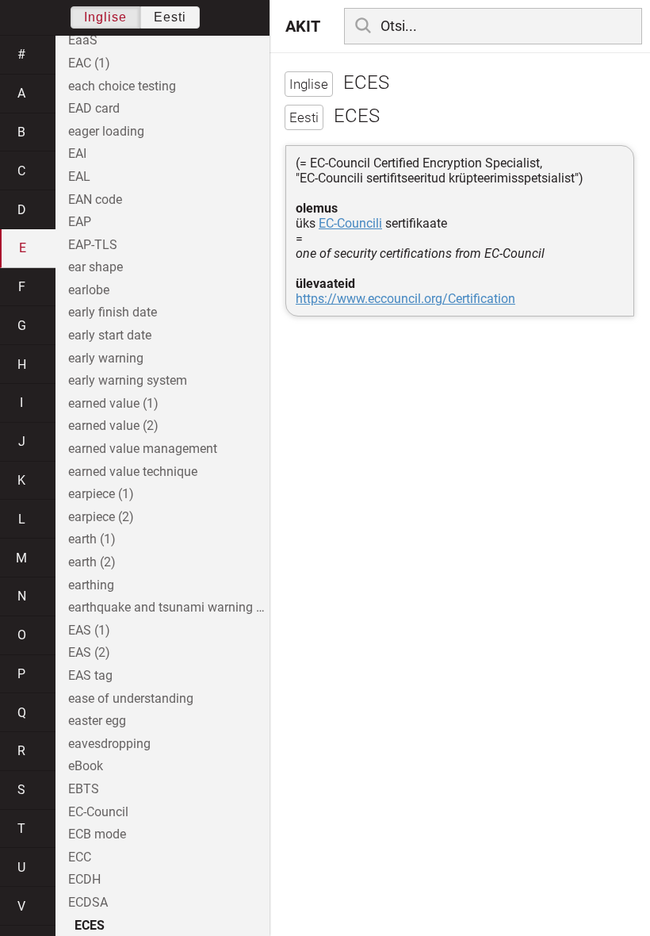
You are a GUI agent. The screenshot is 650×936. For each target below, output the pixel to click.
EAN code (95, 199)
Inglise (105, 17)
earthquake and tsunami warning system (169, 607)
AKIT (302, 26)
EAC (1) (89, 63)
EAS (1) (89, 630)
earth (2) (92, 562)
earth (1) (92, 539)
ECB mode (97, 834)
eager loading (106, 131)
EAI (77, 153)
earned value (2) (113, 425)
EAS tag (90, 675)
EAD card (94, 108)
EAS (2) (89, 652)
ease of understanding (130, 698)
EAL (79, 176)
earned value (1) (113, 403)
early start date (109, 335)
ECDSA (88, 902)
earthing (91, 585)
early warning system (127, 380)
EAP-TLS (92, 244)
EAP (79, 221)
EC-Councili (350, 223)
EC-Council (98, 811)
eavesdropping (109, 743)
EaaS (83, 40)
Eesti (170, 17)
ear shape (95, 266)
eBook (85, 765)
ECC (79, 857)
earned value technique (132, 471)
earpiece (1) (101, 493)
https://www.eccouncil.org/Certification (405, 298)
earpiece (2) (101, 516)
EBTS (83, 788)
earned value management (142, 448)
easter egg (97, 720)
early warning (105, 358)
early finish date (112, 312)
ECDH (84, 879)
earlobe (88, 289)
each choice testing (122, 86)
